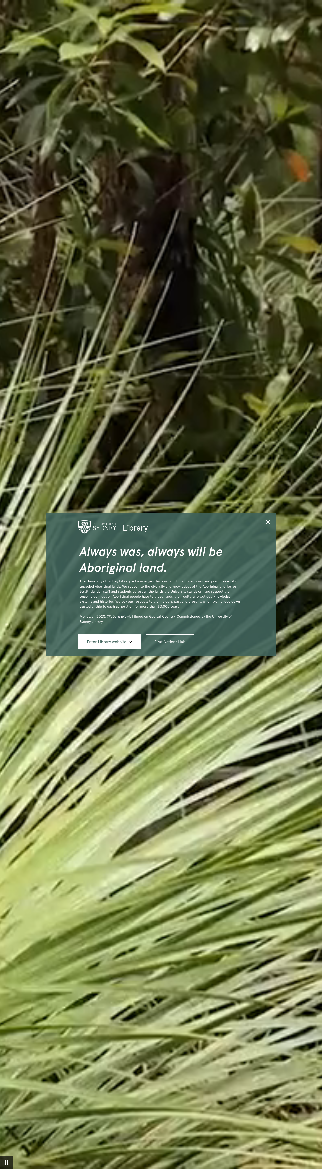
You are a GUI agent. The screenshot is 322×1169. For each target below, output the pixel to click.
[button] (267, 523)
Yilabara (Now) (118, 616)
